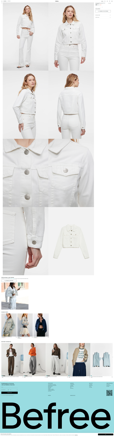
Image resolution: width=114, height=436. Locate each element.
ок (105, 434)
